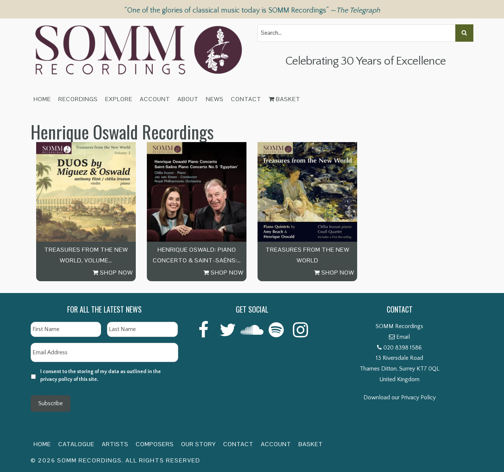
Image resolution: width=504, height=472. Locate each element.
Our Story (198, 444)
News (215, 99)
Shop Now (116, 272)
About (188, 99)
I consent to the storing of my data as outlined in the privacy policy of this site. (100, 375)
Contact (246, 99)
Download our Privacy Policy (399, 397)
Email (403, 337)
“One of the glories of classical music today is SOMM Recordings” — (252, 10)
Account (155, 99)
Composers (155, 444)
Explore (118, 99)
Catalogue (76, 444)
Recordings (78, 99)
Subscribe (50, 403)
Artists (115, 444)
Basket (287, 99)
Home (42, 99)
